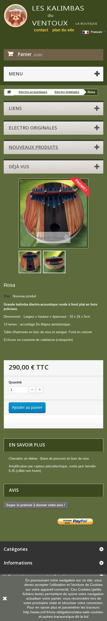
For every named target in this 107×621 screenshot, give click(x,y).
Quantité (15, 382)
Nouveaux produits (33, 147)
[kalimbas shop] (53, 15)
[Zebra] (30, 262)
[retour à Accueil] (9, 92)
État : (8, 296)
